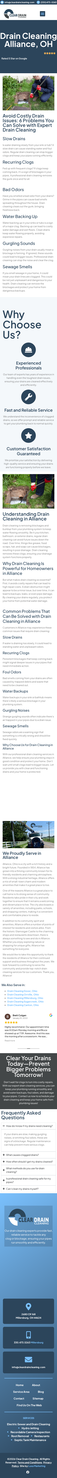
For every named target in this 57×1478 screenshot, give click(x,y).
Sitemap (38, 1398)
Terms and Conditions (30, 1462)
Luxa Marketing (36, 1465)
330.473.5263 (22, 1342)
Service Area (21, 1391)
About (36, 1385)
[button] (42, 13)
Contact (19, 1398)
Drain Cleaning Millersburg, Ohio (25, 998)
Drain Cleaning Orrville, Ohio (23, 994)
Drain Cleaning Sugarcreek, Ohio (25, 1001)
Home (20, 1385)
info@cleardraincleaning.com (28, 1367)
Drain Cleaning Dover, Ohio (22, 990)
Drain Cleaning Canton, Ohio (23, 1005)
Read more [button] (10, 1040)
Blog (41, 1391)
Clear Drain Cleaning (27, 1458)
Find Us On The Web (29, 1405)
